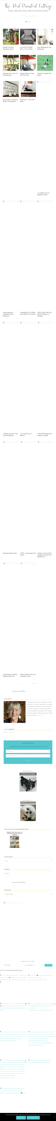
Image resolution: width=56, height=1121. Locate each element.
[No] (54, 1117)
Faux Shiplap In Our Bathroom (44, 48)
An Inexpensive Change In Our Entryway (8, 314)
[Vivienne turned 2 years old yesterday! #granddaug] (42, 1073)
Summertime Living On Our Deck (27, 74)
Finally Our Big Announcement (8, 48)
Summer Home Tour (10, 553)
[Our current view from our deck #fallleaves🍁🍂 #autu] (14, 1016)
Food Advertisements (16, 691)
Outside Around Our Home (44, 74)
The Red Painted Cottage (28, 10)
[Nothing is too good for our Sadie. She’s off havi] (42, 1044)
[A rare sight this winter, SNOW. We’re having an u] (14, 1044)
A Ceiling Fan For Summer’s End (43, 194)
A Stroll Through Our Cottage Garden (44, 434)
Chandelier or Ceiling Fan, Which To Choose (27, 313)
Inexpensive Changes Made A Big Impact (10, 100)
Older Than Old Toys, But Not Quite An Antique (44, 314)
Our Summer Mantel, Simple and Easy (10, 675)
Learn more (33, 1117)
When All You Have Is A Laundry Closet (28, 675)
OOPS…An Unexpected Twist (28, 554)
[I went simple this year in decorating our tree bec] (14, 1073)
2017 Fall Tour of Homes (25, 434)
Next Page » (34, 683)
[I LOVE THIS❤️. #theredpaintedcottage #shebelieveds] (42, 988)
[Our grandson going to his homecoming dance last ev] (14, 1101)
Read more (40, 715)
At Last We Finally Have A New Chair (26, 48)
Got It (21, 1117)
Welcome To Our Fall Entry (27, 100)
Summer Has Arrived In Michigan (10, 74)
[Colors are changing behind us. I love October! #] (42, 1016)
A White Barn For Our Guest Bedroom (10, 434)
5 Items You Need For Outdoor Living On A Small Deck (44, 555)
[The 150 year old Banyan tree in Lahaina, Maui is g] (14, 988)
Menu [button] (29, 21)
